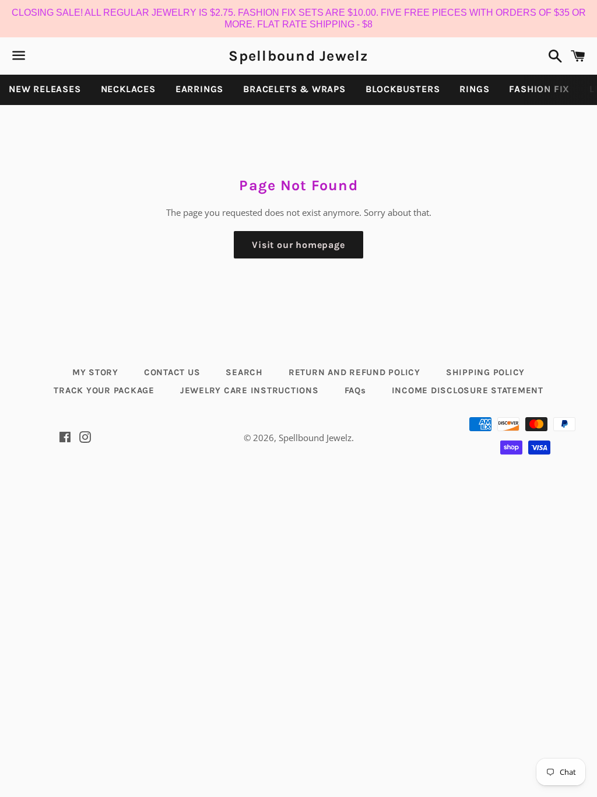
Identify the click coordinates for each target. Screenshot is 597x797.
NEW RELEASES (45, 89)
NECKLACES (128, 89)
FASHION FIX (539, 89)
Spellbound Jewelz (298, 55)
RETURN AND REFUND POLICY (354, 372)
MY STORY (95, 372)
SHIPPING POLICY (485, 372)
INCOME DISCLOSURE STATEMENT (467, 390)
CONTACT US (172, 372)
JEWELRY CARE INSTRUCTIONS (249, 390)
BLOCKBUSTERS (403, 89)
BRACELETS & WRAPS (294, 89)
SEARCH (244, 372)
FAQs (355, 390)
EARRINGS (199, 89)
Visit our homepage (298, 244)
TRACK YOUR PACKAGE (104, 390)
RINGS (474, 89)
